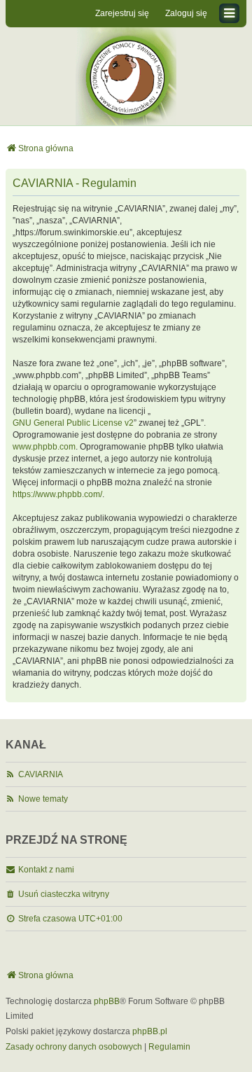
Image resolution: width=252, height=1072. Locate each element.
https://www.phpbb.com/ (57, 494)
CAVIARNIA (40, 774)
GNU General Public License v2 (73, 423)
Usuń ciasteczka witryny (63, 894)
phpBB (107, 1001)
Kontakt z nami (46, 870)
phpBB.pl (149, 1031)
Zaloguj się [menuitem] (186, 13)
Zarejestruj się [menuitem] (122, 13)
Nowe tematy (43, 799)
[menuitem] (74, 1047)
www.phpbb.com (44, 447)
